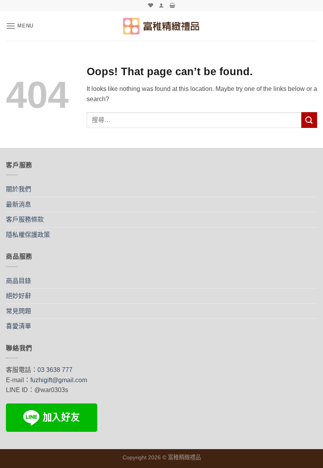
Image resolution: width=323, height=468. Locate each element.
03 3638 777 (54, 369)
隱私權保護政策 (28, 234)
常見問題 (18, 311)
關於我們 (18, 189)
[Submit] (309, 120)
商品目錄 (18, 280)
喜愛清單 (18, 326)
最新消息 (18, 204)
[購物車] (172, 5)
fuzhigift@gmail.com (58, 380)
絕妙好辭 (18, 295)
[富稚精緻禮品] (162, 25)
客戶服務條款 (25, 219)
